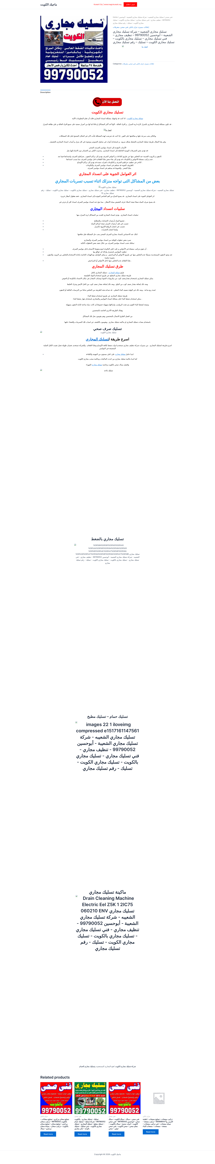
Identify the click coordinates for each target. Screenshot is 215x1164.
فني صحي (168, 17)
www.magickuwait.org (112, 4)
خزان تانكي (133, 27)
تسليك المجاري (114, 272)
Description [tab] (45, 92)
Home (115, 17)
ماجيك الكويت (48, 4)
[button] (130, 4)
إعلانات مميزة (144, 27)
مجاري (95, 208)
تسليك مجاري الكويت (135, 118)
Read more (48, 1134)
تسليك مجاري (120, 354)
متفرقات (116, 27)
